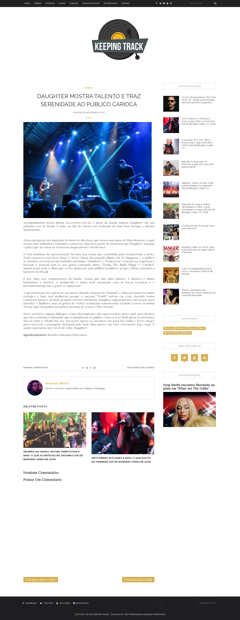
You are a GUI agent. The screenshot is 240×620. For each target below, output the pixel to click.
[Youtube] (194, 357)
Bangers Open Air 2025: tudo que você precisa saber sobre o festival (198, 250)
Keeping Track (101, 614)
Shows (125, 3)
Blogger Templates (154, 614)
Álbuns (74, 3)
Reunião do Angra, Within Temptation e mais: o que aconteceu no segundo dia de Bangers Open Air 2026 (53, 455)
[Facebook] (174, 357)
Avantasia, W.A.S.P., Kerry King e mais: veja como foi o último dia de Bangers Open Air (197, 144)
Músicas (50, 3)
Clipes (62, 3)
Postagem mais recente (41, 579)
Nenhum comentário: (35, 368)
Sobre (37, 3)
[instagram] (165, 3)
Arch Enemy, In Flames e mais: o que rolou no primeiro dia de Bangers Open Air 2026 (199, 121)
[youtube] (168, 3)
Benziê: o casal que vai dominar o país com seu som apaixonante (198, 164)
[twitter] (161, 3)
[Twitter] (184, 357)
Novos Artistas (90, 3)
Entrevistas (110, 3)
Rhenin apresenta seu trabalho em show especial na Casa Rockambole (198, 293)
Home (27, 3)
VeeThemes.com (132, 614)
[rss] (172, 3)
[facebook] (158, 3)
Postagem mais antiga (138, 579)
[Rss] (204, 357)
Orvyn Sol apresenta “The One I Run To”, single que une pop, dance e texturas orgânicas (199, 100)
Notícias (169, 328)
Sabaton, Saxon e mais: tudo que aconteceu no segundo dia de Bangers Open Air (197, 185)
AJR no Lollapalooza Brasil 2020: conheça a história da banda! (197, 271)
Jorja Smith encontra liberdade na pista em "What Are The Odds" (189, 386)
